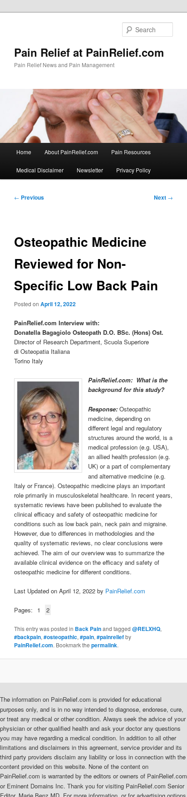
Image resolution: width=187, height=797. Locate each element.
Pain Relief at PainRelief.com (89, 52)
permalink (104, 645)
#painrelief (110, 637)
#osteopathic (60, 637)
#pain (87, 637)
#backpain (27, 637)
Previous (29, 197)
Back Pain (88, 629)
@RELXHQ (146, 629)
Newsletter (90, 170)
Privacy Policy (133, 170)
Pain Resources (131, 152)
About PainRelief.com (71, 152)
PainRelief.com (125, 591)
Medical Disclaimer (40, 170)
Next (163, 197)
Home (23, 152)
